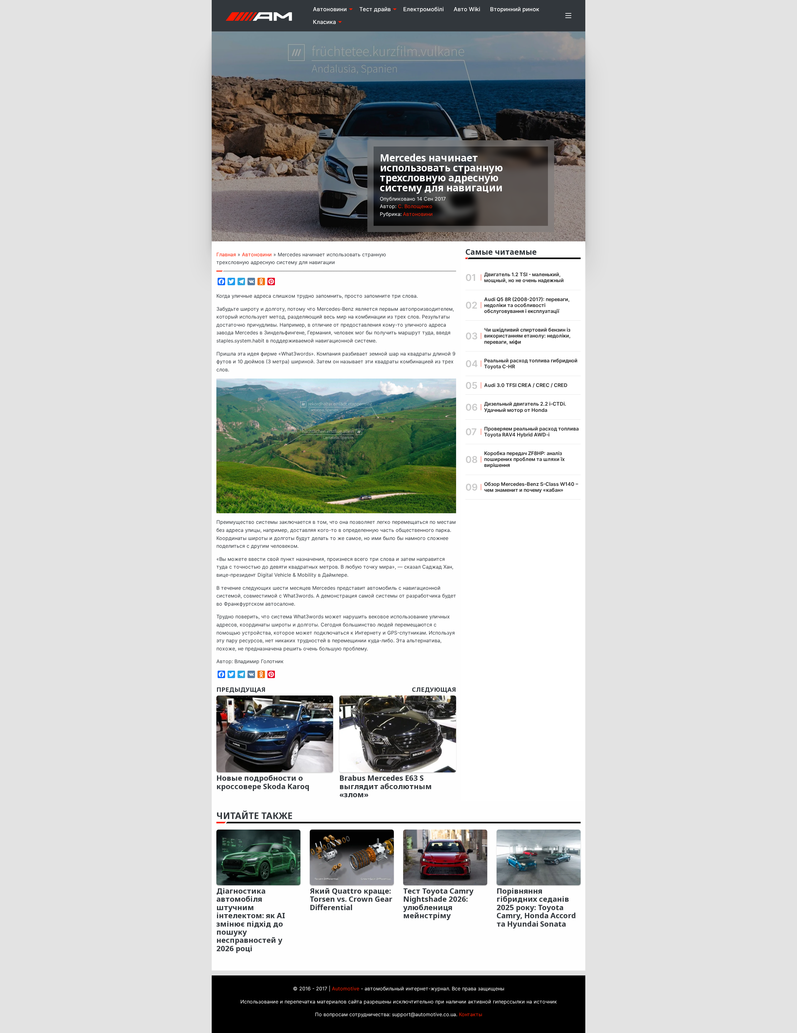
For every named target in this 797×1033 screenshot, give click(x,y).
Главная (226, 254)
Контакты (470, 1014)
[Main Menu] (568, 15)
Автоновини (330, 9)
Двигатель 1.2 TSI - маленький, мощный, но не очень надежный (524, 277)
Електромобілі (423, 9)
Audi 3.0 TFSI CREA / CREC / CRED (526, 385)
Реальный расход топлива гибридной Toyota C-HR (531, 363)
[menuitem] (331, 9)
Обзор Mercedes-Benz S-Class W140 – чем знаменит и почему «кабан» (531, 487)
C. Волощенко (415, 206)
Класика (324, 22)
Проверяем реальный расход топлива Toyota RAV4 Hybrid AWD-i (531, 432)
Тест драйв (375, 9)
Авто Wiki (467, 9)
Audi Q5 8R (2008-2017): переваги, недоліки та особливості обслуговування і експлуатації (527, 305)
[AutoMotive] (259, 15)
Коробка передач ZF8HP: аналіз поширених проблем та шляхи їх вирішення (524, 459)
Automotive (345, 988)
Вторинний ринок (514, 9)
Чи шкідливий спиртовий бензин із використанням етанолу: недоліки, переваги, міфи (527, 336)
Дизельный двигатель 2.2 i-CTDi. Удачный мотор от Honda (525, 407)
